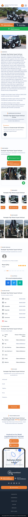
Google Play (15, 445)
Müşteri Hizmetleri (7, 478)
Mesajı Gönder (14, 406)
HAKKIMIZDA (14, 497)
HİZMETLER (14, 501)
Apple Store (15, 441)
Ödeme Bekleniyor (20, 340)
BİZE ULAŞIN (14, 511)
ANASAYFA (14, 494)
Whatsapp (21, 478)
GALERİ (14, 504)
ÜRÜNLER (14, 508)
